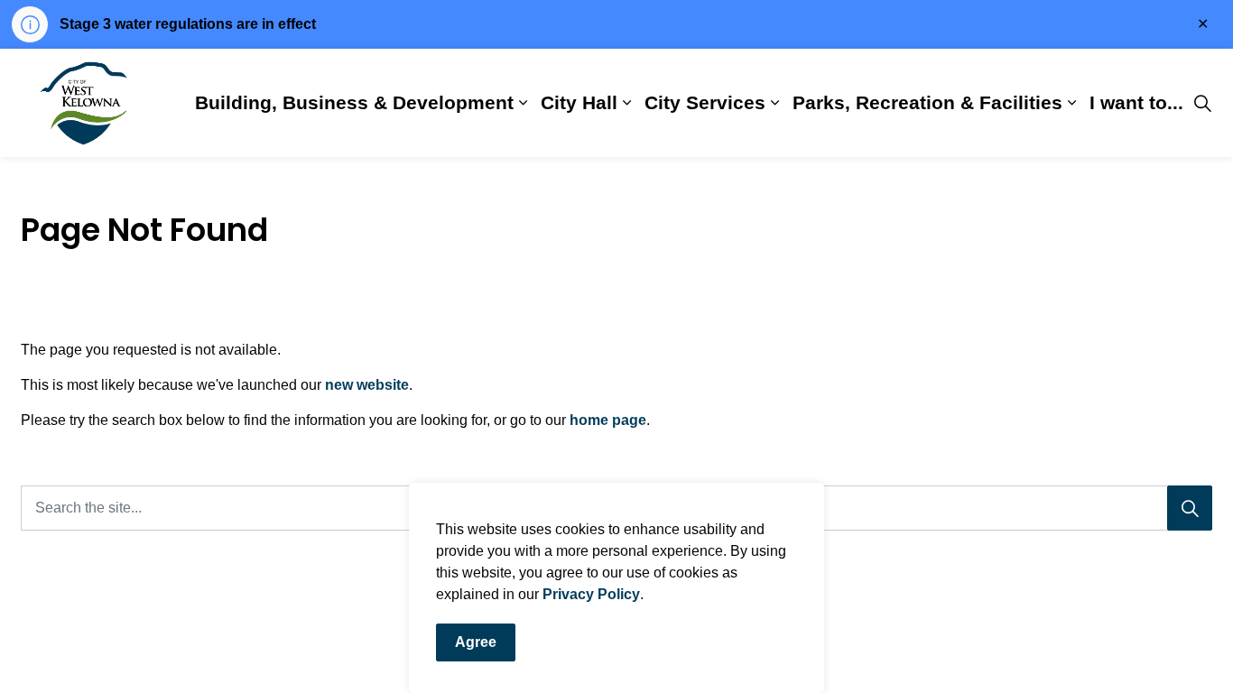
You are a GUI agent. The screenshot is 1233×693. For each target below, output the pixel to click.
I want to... (1136, 102)
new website (367, 385)
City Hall (579, 102)
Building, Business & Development (354, 102)
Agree (475, 642)
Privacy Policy (591, 594)
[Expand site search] (1202, 102)
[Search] (1189, 508)
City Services (704, 102)
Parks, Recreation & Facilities (927, 102)
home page (608, 420)
